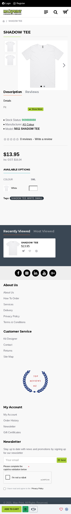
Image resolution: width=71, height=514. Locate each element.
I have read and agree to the (25, 488)
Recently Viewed (16, 231)
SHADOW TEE (29, 242)
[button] (21, 65)
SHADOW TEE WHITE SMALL (26, 198)
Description (12, 92)
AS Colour (28, 124)
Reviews (32, 92)
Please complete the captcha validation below (15, 468)
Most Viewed (44, 231)
